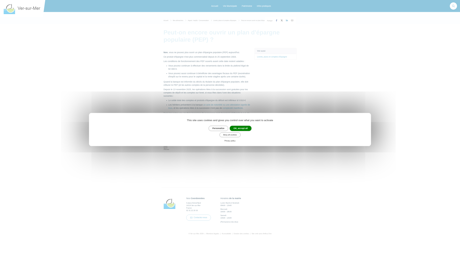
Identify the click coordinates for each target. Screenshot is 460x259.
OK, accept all (240, 128)
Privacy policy (230, 141)
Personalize (218, 128)
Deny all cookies (230, 135)
